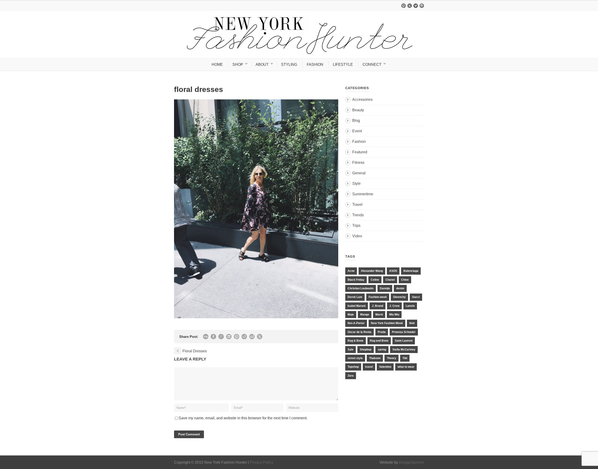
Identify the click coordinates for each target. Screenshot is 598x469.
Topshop (353, 366)
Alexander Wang (372, 271)
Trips (356, 226)
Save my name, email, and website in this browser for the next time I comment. (243, 418)
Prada (382, 332)
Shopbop (365, 349)
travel (369, 366)
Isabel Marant (357, 306)
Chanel (390, 279)
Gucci (416, 297)
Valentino (385, 366)
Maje (351, 314)
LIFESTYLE (343, 64)
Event (357, 131)
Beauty (358, 110)
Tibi (404, 358)
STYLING (289, 64)
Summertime (362, 194)
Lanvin (410, 306)
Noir (412, 323)
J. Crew (394, 306)
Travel (357, 204)
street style (355, 358)
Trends (358, 215)
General (359, 173)
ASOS (393, 271)
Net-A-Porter (356, 323)
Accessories (362, 100)
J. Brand (377, 306)
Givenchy (399, 297)
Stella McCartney (403, 349)
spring (382, 349)
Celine (375, 279)
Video (357, 236)
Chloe (405, 279)
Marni (379, 314)
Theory (391, 358)
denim (400, 288)
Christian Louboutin (361, 288)
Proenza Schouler (404, 332)
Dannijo (385, 288)
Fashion (359, 142)
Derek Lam (355, 297)
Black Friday (356, 279)
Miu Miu (394, 314)
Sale (350, 349)
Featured (359, 152)
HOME (217, 64)
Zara (351, 375)
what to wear (406, 366)
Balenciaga (410, 271)
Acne (351, 271)
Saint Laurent (404, 340)
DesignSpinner (411, 462)
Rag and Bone (379, 340)
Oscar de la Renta (359, 332)
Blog (356, 120)
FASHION (315, 64)
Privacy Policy (261, 462)
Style (356, 184)
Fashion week (378, 297)
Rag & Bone (355, 340)
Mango (364, 314)
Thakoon (375, 358)
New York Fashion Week (387, 323)
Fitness (358, 162)
